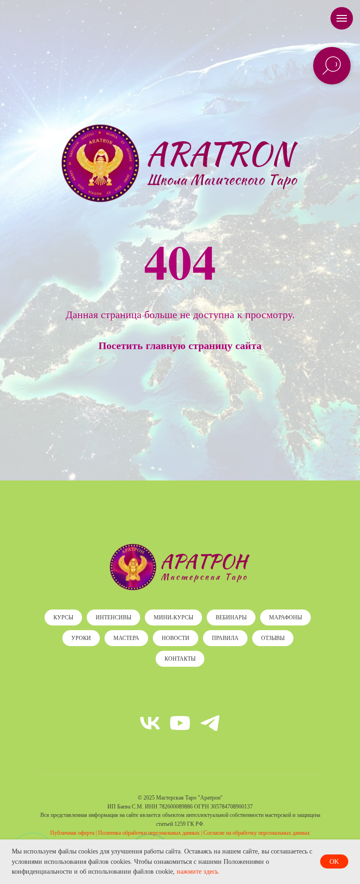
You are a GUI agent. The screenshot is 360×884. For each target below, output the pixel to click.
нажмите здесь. (198, 871)
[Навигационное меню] (342, 18)
